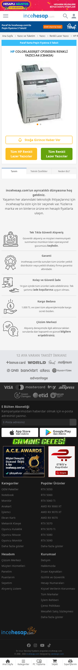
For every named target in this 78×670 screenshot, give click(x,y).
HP (12, 51)
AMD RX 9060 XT (51, 506)
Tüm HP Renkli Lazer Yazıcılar (21, 154)
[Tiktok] (49, 645)
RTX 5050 (46, 489)
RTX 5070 (46, 523)
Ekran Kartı (9, 517)
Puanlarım (8, 577)
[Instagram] (35, 645)
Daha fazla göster (13, 546)
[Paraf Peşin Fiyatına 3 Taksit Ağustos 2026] (39, 26)
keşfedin (52, 245)
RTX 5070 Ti (48, 529)
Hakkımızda (48, 566)
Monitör (7, 500)
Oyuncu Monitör (12, 540)
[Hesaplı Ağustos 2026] (39, 5)
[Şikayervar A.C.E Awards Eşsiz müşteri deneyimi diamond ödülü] (23, 461)
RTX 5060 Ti (48, 500)
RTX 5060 (46, 495)
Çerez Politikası (50, 605)
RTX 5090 (46, 540)
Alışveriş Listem (11, 588)
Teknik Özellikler (39, 171)
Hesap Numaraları (52, 583)
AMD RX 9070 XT (51, 512)
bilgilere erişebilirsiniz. (54, 333)
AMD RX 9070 (49, 517)
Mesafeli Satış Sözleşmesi (57, 611)
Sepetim (7, 583)
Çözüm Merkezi (11, 560)
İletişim (45, 560)
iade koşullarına (43, 289)
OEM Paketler (10, 489)
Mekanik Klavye (11, 523)
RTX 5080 (46, 535)
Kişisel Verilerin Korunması (58, 588)
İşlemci (6, 512)
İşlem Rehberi (50, 600)
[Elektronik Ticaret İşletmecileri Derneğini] (40, 395)
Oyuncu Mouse (11, 535)
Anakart (6, 506)
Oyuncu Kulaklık (12, 529)
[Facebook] (29, 645)
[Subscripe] (73, 422)
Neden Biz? (64, 171)
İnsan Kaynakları (51, 571)
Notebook (8, 495)
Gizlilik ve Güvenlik (53, 577)
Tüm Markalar (49, 594)
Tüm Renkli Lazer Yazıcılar (57, 154)
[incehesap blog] (19, 614)
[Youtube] (42, 645)
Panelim (7, 571)
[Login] (6, 16)
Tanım (14, 171)
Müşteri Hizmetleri (13, 566)
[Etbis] (61, 461)
